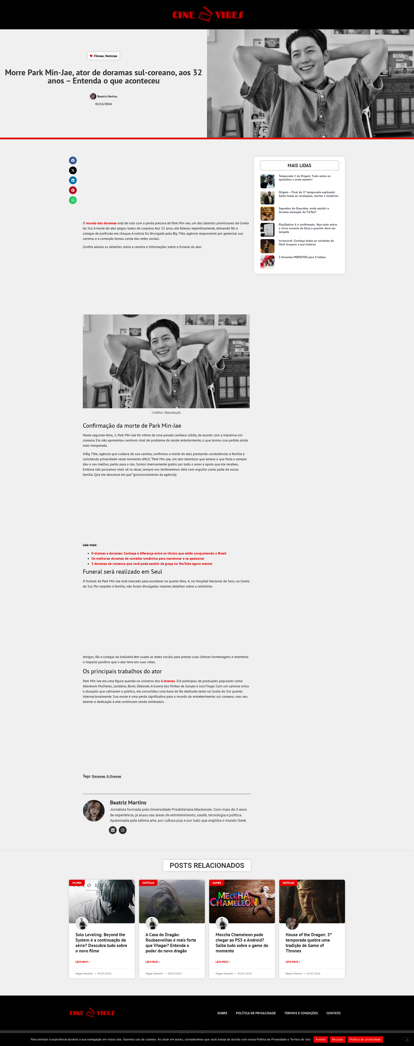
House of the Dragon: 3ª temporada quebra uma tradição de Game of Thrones (309, 943)
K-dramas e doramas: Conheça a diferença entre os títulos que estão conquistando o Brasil (158, 553)
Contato (333, 1013)
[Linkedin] (113, 830)
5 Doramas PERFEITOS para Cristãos (302, 257)
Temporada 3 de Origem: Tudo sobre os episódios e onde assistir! (305, 178)
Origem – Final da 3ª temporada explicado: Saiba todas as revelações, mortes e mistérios (308, 194)
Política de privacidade (256, 1013)
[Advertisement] (166, 188)
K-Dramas (114, 776)
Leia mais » (82, 962)
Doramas (98, 776)
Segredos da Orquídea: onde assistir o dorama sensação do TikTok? (304, 210)
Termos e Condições (301, 1013)
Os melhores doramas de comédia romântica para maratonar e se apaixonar (147, 558)
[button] (73, 160)
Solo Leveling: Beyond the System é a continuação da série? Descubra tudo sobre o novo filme (101, 943)
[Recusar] (407, 1039)
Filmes (99, 56)
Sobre (222, 1013)
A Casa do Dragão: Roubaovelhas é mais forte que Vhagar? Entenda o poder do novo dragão (171, 943)
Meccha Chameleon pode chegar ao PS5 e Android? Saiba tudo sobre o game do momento (242, 943)
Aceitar (321, 1039)
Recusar (337, 1039)
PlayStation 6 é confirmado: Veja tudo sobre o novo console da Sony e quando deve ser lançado (308, 228)
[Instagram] (123, 830)
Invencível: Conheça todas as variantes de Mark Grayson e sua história (306, 242)
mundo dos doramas (101, 223)
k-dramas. (168, 681)
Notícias (111, 56)
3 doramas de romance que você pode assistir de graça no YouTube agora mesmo (151, 563)
